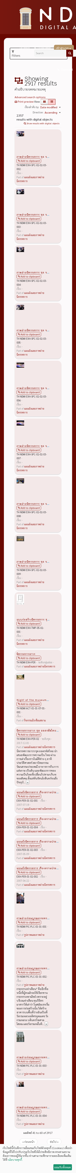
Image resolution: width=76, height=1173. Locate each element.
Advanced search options (30, 97)
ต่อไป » (54, 1141)
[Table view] (52, 102)
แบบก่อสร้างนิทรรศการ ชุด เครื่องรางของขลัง (44, 619)
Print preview (25, 101)
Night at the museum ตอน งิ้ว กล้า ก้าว (42, 700)
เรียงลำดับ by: (32, 107)
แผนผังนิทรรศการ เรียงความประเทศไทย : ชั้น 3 (46, 819)
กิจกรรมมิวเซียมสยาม (35, 720)
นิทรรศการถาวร (26, 654)
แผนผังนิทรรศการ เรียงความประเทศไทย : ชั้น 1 (46, 868)
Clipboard (66, 69)
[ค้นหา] (69, 53)
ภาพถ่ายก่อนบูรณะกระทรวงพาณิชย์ (38, 918)
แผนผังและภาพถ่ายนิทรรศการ (39, 666)
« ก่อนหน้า (28, 1141)
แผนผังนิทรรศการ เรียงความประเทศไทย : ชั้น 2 (46, 841)
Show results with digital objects (42, 123)
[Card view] (44, 102)
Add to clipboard (30, 161)
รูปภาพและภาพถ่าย (34, 934)
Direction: (38, 112)
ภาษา (26, 48)
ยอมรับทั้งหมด (62, 1167)
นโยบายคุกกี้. (15, 1159)
